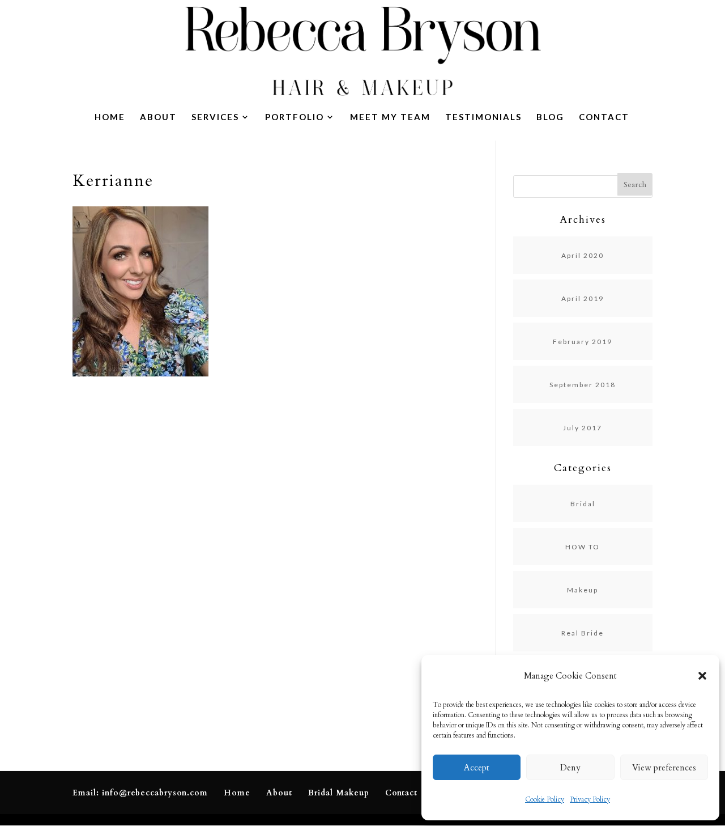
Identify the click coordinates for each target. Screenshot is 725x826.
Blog (550, 117)
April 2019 (582, 298)
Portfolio (294, 117)
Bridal (582, 503)
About (158, 117)
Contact (604, 117)
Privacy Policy (590, 799)
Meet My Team (390, 117)
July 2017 (582, 427)
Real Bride (582, 633)
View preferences (664, 767)
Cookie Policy (544, 799)
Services (215, 117)
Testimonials (483, 117)
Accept (476, 767)
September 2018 (582, 384)
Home (110, 117)
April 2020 (582, 255)
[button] (702, 675)
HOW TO (582, 547)
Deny (570, 767)
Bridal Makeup (338, 792)
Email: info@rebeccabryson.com (140, 792)
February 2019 (582, 341)
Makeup (582, 590)
